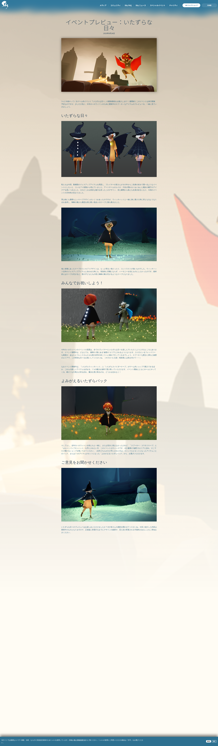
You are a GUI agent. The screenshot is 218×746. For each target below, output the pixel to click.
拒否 (214, 741)
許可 (208, 741)
